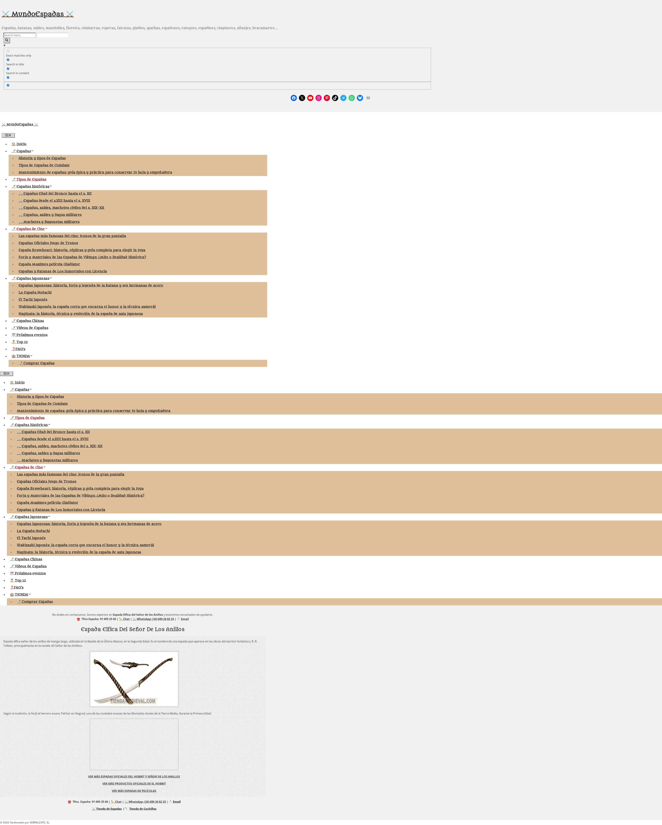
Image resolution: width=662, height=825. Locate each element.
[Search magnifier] (6, 40)
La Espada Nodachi (35, 292)
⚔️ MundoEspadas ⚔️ (38, 14)
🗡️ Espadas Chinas (28, 321)
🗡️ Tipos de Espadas (29, 179)
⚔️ (94, 809)
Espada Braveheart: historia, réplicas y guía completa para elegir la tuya (82, 250)
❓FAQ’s (18, 349)
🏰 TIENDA (21, 356)
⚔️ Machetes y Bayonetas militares (49, 222)
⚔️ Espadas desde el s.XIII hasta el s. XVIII (54, 201)
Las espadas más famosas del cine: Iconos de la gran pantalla (72, 236)
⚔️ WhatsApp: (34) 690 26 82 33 (153, 619)
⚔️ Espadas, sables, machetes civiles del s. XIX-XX (61, 208)
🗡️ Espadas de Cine (28, 229)
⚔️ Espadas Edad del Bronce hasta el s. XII (55, 194)
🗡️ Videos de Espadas (30, 328)
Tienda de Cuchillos (142, 809)
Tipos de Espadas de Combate (44, 165)
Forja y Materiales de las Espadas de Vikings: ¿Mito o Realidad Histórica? (82, 257)
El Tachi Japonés (33, 300)
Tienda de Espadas (109, 809)
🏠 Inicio (19, 144)
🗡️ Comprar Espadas (36, 363)
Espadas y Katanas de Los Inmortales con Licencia (63, 271)
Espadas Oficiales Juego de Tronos (48, 243)
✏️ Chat (124, 619)
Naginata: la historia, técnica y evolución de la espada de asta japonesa (81, 314)
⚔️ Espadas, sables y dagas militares (50, 215)
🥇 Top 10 (20, 342)
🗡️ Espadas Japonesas (30, 278)
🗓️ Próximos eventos (30, 335)
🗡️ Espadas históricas (30, 186)
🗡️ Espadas (21, 151)
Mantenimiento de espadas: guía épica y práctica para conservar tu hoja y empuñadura (95, 172)
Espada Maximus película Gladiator (49, 264)
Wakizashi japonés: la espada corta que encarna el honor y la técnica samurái (87, 307)
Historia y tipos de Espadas (42, 158)
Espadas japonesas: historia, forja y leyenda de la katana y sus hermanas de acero (91, 285)
